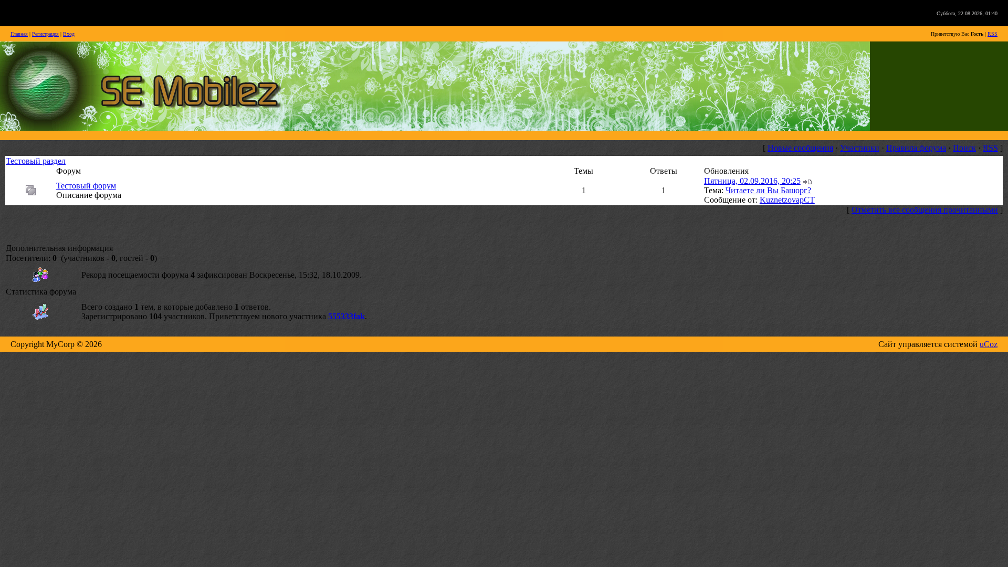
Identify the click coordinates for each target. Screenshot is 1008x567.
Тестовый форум (86, 185)
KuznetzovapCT (787, 199)
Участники (859, 147)
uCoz (989, 344)
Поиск (964, 147)
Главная (19, 34)
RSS (993, 34)
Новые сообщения (800, 147)
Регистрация (45, 34)
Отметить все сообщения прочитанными (925, 209)
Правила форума (916, 147)
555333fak (346, 316)
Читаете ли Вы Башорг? (768, 190)
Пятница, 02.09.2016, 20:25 (752, 180)
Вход (69, 34)
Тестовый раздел (36, 160)
